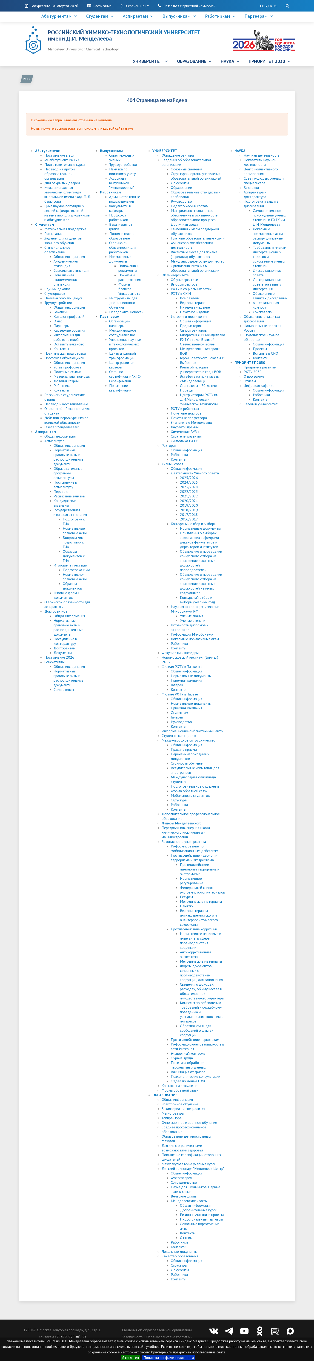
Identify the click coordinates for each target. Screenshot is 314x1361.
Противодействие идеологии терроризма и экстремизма (194, 857)
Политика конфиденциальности (168, 1357)
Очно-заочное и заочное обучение (189, 1122)
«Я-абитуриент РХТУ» (61, 160)
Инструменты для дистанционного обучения (123, 303)
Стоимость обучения (187, 763)
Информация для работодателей (67, 337)
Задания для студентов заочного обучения (63, 240)
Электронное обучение (180, 1104)
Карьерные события (69, 330)
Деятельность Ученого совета (195, 473)
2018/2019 (189, 510)
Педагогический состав (189, 206)
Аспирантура (54, 440)
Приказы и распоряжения (129, 277)
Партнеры (61, 325)
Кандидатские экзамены (65, 503)
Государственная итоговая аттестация (70, 512)
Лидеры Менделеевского (182, 823)
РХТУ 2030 (253, 371)
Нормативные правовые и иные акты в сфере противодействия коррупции (200, 940)
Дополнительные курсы (198, 1210)
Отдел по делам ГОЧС (188, 1081)
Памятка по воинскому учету (122, 171)
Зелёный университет (261, 404)
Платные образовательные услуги (198, 238)
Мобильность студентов (190, 795)
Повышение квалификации (120, 387)
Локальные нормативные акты (195, 639)
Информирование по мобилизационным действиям (194, 848)
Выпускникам (178, 16)
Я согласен (130, 1357)
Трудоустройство (58, 302)
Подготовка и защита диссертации (261, 203)
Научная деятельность (262, 155)
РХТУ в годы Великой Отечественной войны (197, 341)
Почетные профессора (189, 417)
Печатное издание (195, 312)
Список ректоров (193, 330)
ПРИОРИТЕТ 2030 (268, 61)
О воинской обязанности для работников (122, 247)
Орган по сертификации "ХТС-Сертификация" (125, 376)
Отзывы (186, 1237)
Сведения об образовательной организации (157, 1330)
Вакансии (61, 312)
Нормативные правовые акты (75, 530)
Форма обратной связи (189, 791)
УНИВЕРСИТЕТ (149, 61)
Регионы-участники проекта (202, 1214)
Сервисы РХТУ (137, 5)
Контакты (61, 348)
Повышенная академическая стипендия (65, 279)
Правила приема (184, 749)
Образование (181, 187)
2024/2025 (189, 482)
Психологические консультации (195, 1076)
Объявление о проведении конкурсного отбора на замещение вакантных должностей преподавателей (201, 560)
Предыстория (191, 325)
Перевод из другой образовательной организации (59, 174)
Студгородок (54, 293)
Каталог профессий (69, 316)
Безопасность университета (184, 841)
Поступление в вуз (59, 155)
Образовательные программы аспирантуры (68, 473)
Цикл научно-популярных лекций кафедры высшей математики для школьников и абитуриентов (67, 213)
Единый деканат (57, 288)
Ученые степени (192, 620)
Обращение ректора (178, 155)
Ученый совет (172, 463)
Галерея (177, 685)
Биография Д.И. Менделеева (202, 335)
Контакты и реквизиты (179, 1085)
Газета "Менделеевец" (61, 427)
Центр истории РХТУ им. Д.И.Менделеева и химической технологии (199, 399)
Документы (63, 652)
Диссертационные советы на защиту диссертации (267, 284)
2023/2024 (189, 487)
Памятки (187, 906)
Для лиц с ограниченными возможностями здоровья (182, 1147)
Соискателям (54, 662)
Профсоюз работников (118, 217)
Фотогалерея (181, 1177)
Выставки (251, 187)
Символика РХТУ (184, 440)
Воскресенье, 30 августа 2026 (54, 5)
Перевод (61, 491)
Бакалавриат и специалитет (184, 1108)
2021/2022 (189, 496)
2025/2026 (189, 477)
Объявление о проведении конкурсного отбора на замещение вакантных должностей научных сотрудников (201, 583)
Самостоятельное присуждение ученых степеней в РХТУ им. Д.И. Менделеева (269, 217)
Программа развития (260, 367)
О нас (58, 321)
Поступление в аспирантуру (65, 484)
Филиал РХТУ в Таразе (180, 694)
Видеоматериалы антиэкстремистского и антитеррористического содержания (199, 917)
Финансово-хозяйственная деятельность (192, 245)
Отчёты (250, 381)
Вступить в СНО (265, 353)
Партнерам (257, 16)
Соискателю (262, 312)
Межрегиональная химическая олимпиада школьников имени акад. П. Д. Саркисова (67, 194)
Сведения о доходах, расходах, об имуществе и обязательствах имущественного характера (202, 991)
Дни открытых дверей (62, 183)
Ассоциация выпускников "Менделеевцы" (121, 183)
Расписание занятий (69, 496)
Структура (179, 800)
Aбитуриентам (57, 16)
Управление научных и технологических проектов (125, 344)
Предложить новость (126, 312)
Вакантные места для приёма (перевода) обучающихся (194, 254)
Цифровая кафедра (259, 385)
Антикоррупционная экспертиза (195, 954)
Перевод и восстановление (66, 404)
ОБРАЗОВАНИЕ (192, 61)
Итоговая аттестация (71, 565)
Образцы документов (72, 585)
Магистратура (173, 1113)
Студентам (98, 16)
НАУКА (229, 61)
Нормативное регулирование (191, 880)
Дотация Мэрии (66, 381)
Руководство (181, 201)
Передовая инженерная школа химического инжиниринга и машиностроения (186, 832)
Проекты (260, 348)
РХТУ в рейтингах (185, 408)
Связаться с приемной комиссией (189, 5)
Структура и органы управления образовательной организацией (196, 176)
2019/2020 (189, 505)
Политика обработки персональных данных (188, 1064)
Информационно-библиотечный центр (192, 731)
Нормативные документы (120, 258)
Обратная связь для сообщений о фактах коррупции (196, 1030)
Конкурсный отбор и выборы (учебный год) (197, 599)
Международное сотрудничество (122, 332)
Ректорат (169, 445)
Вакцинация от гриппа (188, 1071)
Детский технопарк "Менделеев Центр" (193, 1168)
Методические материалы (201, 901)
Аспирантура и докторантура (255, 194)
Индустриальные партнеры (201, 1219)
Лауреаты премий (185, 427)
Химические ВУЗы (185, 431)
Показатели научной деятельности (260, 162)
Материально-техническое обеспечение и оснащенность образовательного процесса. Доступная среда (194, 217)
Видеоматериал (193, 302)
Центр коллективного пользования (261, 171)
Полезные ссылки (67, 371)
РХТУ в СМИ (181, 293)
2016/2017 (189, 519)
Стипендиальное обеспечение (57, 249)
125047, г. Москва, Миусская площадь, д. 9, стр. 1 (62, 1330)
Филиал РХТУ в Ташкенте (182, 666)
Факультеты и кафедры (120, 208)
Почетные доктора (186, 413)
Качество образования (180, 1256)
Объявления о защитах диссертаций (270, 295)
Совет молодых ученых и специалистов (264, 180)
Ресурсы (186, 896)
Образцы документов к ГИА (74, 556)
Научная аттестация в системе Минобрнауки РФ (195, 608)
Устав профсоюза (67, 367)
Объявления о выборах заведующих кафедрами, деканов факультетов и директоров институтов (200, 540)
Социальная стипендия (71, 270)
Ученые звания (191, 615)
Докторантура (55, 611)
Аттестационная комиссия (266, 305)
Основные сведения (186, 169)
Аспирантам (136, 16)
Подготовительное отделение (195, 786)
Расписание (102, 5)
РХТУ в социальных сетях (191, 288)
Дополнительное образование (122, 235)
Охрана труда (182, 1058)
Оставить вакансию (69, 344)
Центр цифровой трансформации (122, 355)
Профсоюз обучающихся (64, 358)
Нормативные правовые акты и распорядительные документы (68, 457)
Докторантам (64, 648)
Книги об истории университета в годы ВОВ (200, 369)
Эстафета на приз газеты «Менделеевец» (200, 378)
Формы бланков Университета (129, 289)
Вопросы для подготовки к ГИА (73, 542)
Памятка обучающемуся (63, 298)
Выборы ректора (184, 284)
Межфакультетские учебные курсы (189, 1164)
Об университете (175, 275)
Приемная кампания (186, 680)
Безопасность (132, 1337)
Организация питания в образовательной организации (195, 268)
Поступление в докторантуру (65, 641)
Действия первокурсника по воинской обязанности (66, 420)
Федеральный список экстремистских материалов (202, 889)
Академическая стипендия (66, 263)
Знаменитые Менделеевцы (192, 422)
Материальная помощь (72, 376)
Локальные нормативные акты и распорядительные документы (269, 236)
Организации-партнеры (120, 323)
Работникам (218, 16)
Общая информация (69, 256)
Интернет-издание (195, 307)
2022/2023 (189, 491)
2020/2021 (189, 500)
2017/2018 (189, 514)
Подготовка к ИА (76, 569)
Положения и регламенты (128, 268)
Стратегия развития (186, 436)
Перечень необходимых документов (190, 756)
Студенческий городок (179, 735)
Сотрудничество (184, 1182)
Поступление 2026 (59, 657)
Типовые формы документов (66, 595)
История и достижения (189, 316)
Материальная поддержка (65, 229)
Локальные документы (179, 1251)
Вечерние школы (184, 1196)
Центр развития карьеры (121, 364)
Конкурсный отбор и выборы (193, 523)
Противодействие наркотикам (195, 1039)
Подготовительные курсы (64, 164)
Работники (62, 385)
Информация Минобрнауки (192, 634)
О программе (254, 376)
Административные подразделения (124, 199)
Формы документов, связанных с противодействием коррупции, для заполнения (201, 973)
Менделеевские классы (189, 1200)
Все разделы (190, 298)
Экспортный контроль (188, 1053)
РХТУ (27, 79)
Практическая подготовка (65, 353)
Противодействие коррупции (194, 929)
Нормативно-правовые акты (75, 576)
